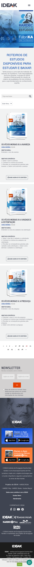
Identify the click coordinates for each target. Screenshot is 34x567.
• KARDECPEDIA (24, 484)
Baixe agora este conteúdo (18, 177)
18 (19, 346)
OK (17, 385)
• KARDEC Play (6, 488)
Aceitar (20, 564)
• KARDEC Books (17, 488)
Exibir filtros (6, 104)
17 (16, 346)
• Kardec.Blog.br (27, 488)
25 (18, 349)
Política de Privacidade (21, 561)
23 (12, 349)
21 (30, 346)
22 (8, 349)
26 (22, 349)
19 (23, 346)
